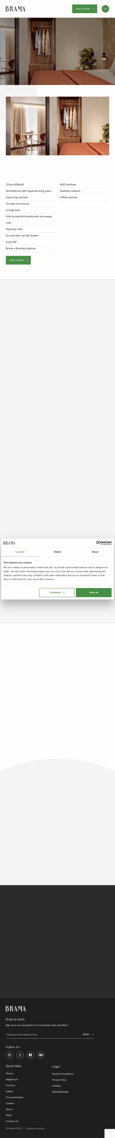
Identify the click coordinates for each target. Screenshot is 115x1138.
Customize (55, 592)
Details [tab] (57, 552)
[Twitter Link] (20, 1055)
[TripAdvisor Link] (40, 1055)
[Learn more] (30, 809)
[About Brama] (57, 974)
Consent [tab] (19, 552)
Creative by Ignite (35, 1128)
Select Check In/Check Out (20, 914)
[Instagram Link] (9, 1055)
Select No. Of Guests (70, 914)
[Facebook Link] (30, 1055)
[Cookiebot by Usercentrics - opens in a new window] (98, 543)
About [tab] (95, 552)
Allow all (93, 592)
